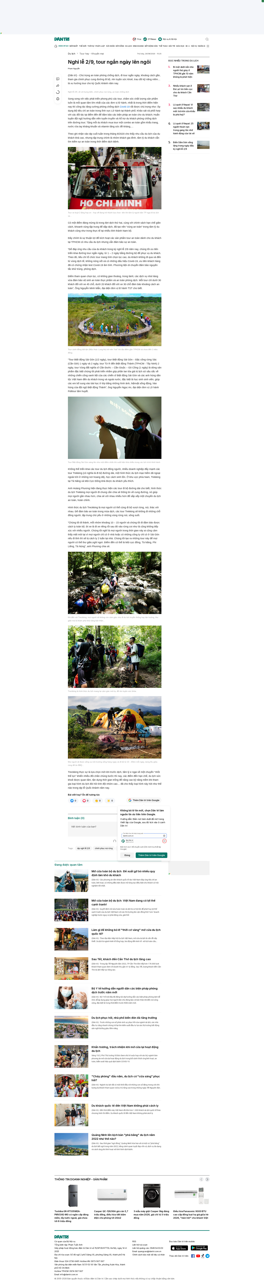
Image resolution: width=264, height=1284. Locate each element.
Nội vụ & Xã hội (170, 39)
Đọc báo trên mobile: (182, 1241)
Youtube (198, 1256)
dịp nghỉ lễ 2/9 (83, 848)
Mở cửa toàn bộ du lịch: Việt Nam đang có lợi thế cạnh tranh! (123, 902)
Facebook (193, 1256)
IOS (179, 1248)
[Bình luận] (57, 79)
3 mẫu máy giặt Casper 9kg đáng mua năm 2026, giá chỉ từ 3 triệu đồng (151, 1214)
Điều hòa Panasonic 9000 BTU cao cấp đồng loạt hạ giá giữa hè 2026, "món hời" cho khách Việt (190, 1214)
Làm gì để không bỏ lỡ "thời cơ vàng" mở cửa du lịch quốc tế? (126, 931)
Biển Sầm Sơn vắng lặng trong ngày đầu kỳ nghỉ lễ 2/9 (183, 145)
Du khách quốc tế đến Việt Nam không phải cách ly (125, 1105)
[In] (57, 98)
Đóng (127, 855)
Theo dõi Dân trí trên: (179, 1256)
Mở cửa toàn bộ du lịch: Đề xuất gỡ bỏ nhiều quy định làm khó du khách (123, 873)
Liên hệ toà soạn (139, 1245)
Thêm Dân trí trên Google (146, 800)
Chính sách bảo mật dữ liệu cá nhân (148, 1254)
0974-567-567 (76, 1271)
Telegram (207, 1256)
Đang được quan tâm (68, 864)
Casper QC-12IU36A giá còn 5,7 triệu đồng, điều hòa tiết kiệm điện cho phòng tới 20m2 (111, 1214)
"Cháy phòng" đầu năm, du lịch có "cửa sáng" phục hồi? (126, 1078)
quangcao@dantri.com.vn (149, 1251)
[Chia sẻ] (57, 85)
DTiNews (152, 39)
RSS (134, 1241)
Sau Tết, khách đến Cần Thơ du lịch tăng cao (121, 959)
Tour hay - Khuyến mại (91, 53)
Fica (139, 39)
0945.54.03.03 (156, 1248)
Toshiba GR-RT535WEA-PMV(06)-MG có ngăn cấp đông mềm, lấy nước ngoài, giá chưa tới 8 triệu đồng (71, 1216)
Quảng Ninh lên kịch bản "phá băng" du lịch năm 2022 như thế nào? (123, 1136)
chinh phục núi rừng (104, 848)
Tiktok (202, 1256)
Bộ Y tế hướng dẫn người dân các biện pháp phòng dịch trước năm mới (125, 990)
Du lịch (71, 53)
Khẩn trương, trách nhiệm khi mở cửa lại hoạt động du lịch (125, 1049)
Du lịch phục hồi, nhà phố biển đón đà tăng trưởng (124, 1017)
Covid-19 (125, 106)
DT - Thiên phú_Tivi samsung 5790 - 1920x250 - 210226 (132, 1)
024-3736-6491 (72, 1261)
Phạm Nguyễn (74, 68)
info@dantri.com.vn (69, 1274)
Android (199, 1248)
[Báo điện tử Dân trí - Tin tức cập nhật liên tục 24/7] (61, 39)
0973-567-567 (97, 1261)
